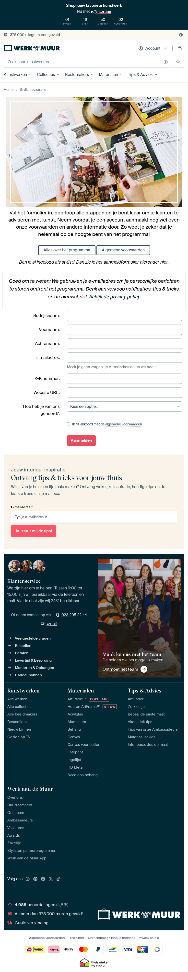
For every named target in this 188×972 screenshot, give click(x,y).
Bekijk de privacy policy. (115, 297)
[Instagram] (27, 879)
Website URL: (47, 392)
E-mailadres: (47, 357)
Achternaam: (47, 343)
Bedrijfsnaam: (46, 315)
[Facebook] (43, 879)
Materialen (108, 74)
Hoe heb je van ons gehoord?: (41, 410)
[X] (51, 879)
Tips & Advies (140, 74)
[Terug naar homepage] (32, 47)
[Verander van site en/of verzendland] (180, 35)
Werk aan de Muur (30, 789)
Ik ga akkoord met (106, 424)
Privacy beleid (149, 938)
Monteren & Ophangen (34, 667)
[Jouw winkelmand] (179, 48)
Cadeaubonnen (28, 675)
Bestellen (23, 645)
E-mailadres (22, 507)
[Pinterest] (35, 879)
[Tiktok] (58, 879)
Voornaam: (49, 329)
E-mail (52, 623)
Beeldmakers (77, 74)
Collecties (46, 74)
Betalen (21, 653)
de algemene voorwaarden (121, 424)
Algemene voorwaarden (123, 250)
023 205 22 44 (74, 614)
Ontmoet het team (120, 669)
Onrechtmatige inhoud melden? (111, 938)
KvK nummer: (47, 378)
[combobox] (82, 62)
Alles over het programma (67, 250)
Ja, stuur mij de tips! (33, 531)
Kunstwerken (15, 74)
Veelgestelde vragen (33, 638)
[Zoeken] (178, 62)
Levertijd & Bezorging (33, 660)
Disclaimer (76, 938)
